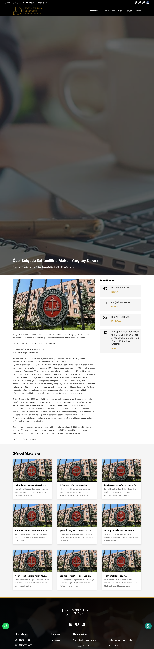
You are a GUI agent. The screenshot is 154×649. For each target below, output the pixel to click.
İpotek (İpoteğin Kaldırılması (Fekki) (75, 530)
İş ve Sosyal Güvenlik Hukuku (84, 646)
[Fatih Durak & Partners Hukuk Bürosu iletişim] (5, 626)
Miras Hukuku (113, 646)
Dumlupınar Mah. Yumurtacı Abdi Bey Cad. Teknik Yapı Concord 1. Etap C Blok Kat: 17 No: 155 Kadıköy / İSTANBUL (125, 338)
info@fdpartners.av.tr (121, 302)
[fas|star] (70, 624)
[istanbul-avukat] (28, 11)
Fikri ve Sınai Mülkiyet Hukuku (84, 640)
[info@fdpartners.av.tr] (106, 303)
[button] (116, 11)
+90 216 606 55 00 (120, 287)
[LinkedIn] (143, 3)
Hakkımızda (55, 640)
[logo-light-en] (77, 612)
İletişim (53, 646)
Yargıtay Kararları (29, 439)
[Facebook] (139, 3)
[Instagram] (135, 3)
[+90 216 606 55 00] (106, 288)
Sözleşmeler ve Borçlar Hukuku (120, 640)
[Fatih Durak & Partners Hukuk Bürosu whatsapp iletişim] (148, 626)
